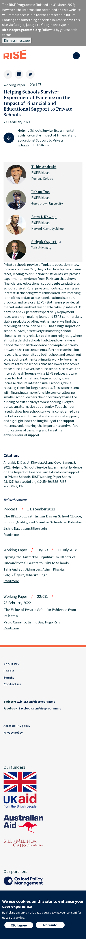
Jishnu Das (40, 192)
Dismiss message (17, 40)
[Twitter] (30, 74)
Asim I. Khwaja (44, 217)
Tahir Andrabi (43, 167)
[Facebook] (8, 74)
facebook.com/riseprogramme (40, 708)
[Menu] (77, 56)
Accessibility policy (17, 726)
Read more (11, 534)
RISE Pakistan (40, 173)
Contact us (12, 684)
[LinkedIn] (19, 74)
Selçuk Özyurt (44, 242)
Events (9, 677)
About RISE (12, 664)
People (9, 670)
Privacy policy (13, 732)
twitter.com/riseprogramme (36, 702)
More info (50, 925)
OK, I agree (18, 925)
